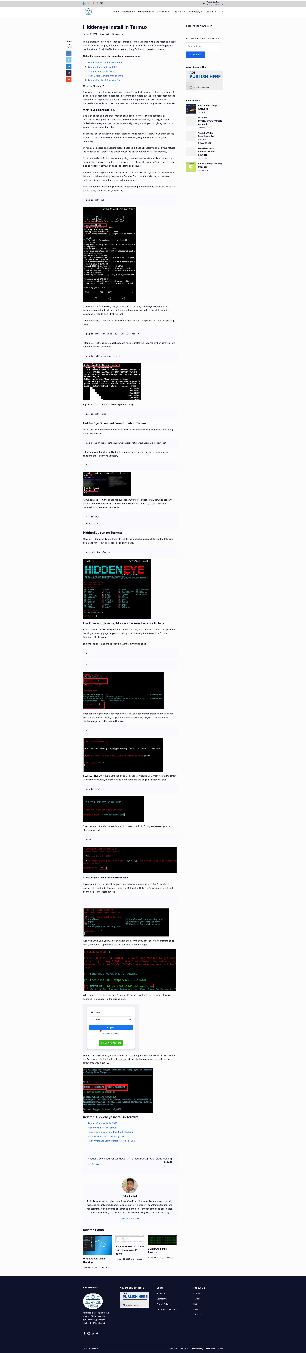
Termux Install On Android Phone (105, 62)
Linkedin (197, 1293)
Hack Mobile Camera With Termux (105, 75)
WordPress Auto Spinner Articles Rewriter (206, 151)
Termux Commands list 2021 (102, 67)
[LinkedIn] (84, 3)
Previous (95, 1164)
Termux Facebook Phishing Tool (104, 80)
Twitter (196, 1299)
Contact (209, 11)
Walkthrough (144, 11)
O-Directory (194, 11)
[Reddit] (93, 3)
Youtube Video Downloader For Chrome (206, 136)
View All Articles (128, 1218)
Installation (127, 11)
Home (116, 11)
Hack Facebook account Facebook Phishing (110, 1132)
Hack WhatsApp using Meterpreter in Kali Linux (112, 1140)
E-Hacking (162, 11)
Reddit (196, 1304)
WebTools (177, 11)
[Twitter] (88, 3)
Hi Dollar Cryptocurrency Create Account (210, 120)
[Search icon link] (221, 11)
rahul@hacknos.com (215, 5)
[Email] (101, 3)
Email (195, 1309)
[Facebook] (97, 3)
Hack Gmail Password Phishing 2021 (106, 1136)
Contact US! (162, 1299)
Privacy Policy (163, 1304)
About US (161, 1293)
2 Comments (117, 34)
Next (166, 1167)
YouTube (197, 1314)
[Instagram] (88, 1333)
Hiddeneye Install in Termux (102, 71)
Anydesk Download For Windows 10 (108, 1158)
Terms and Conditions (166, 1309)
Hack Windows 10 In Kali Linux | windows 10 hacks (129, 1250)
